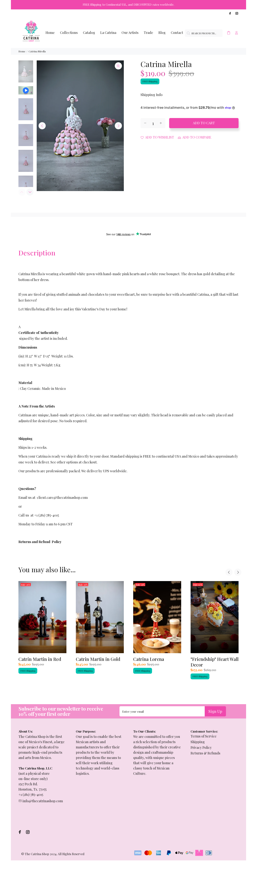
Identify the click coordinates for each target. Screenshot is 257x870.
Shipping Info (152, 94)
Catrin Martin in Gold (98, 659)
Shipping (198, 742)
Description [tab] (36, 252)
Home (21, 51)
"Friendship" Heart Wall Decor (215, 662)
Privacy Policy (201, 747)
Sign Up (215, 711)
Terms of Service (204, 736)
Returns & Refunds (205, 753)
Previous (42, 125)
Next (118, 125)
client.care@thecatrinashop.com (62, 497)
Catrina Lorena (148, 659)
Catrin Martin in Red (39, 659)
